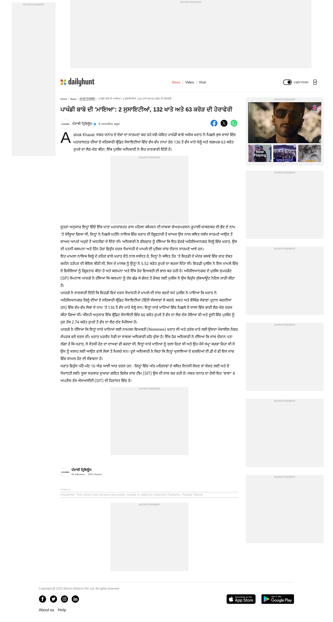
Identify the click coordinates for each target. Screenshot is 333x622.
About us (46, 610)
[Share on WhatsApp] (234, 123)
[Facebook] (42, 599)
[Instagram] (64, 599)
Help (62, 610)
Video (189, 82)
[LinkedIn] (75, 599)
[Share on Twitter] (224, 123)
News (176, 82)
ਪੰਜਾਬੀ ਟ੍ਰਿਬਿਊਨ (87, 98)
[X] (53, 599)
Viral (202, 82)
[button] (287, 82)
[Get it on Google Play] (277, 599)
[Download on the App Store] (241, 599)
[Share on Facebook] (214, 123)
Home (63, 99)
